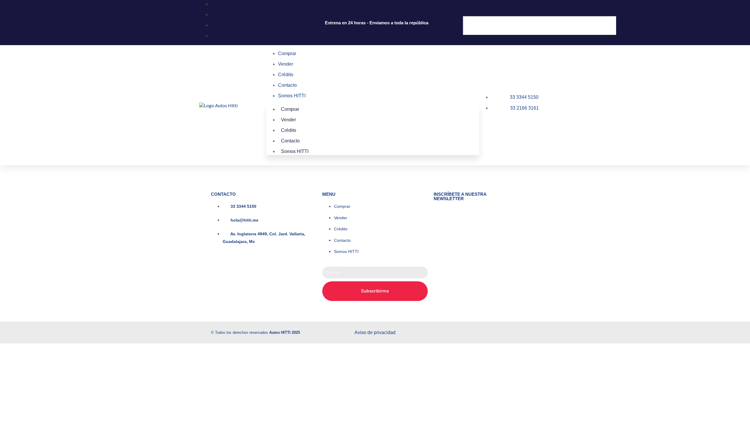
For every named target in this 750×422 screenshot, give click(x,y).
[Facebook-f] (486, 331)
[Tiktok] (509, 331)
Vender (285, 64)
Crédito (285, 74)
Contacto (287, 85)
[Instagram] (464, 331)
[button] (507, 13)
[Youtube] (531, 331)
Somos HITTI (292, 95)
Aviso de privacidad (375, 332)
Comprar (287, 53)
